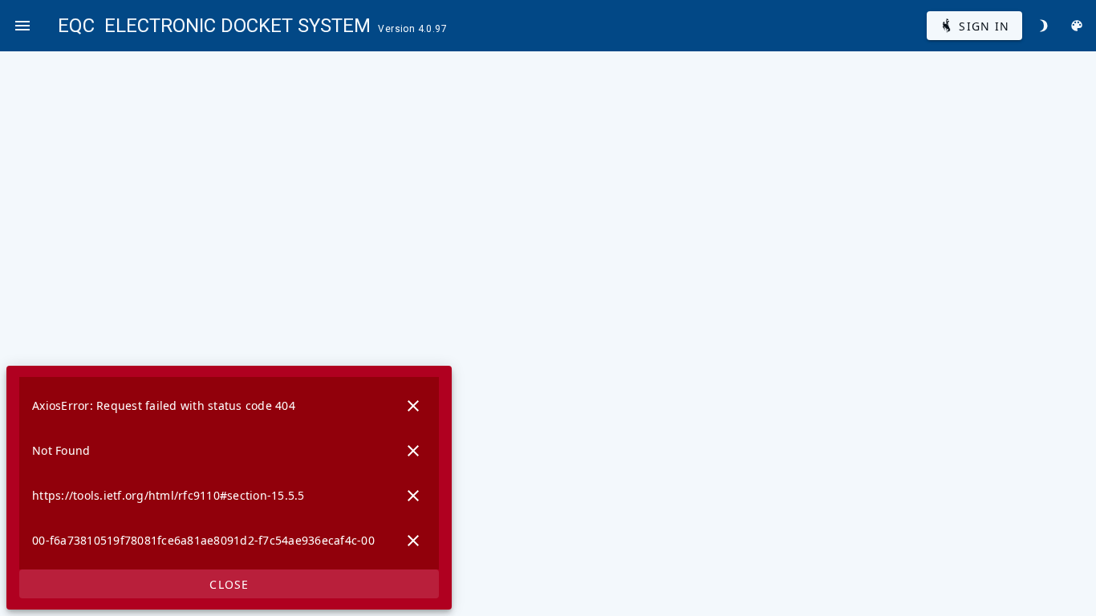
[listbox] (229, 473)
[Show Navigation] (22, 25)
